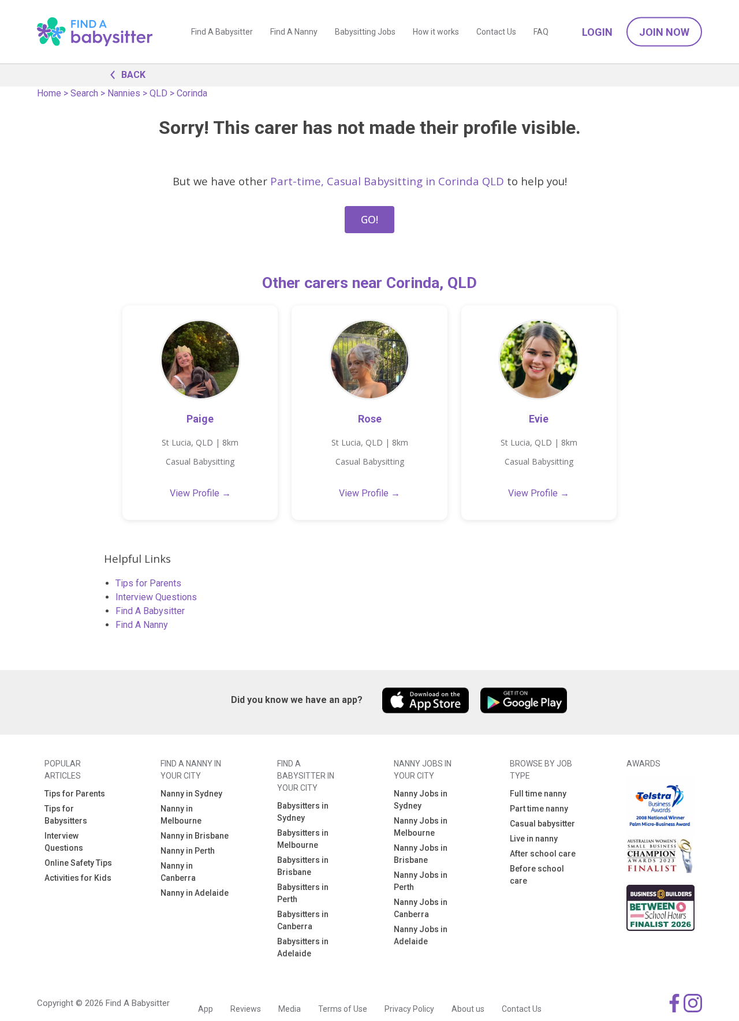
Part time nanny (539, 808)
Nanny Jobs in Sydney (420, 799)
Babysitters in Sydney (303, 811)
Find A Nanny (294, 31)
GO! (369, 219)
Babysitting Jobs (365, 31)
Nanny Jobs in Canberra (420, 908)
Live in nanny (534, 838)
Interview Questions (156, 597)
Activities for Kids (77, 877)
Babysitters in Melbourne (303, 839)
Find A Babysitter (222, 31)
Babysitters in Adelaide (303, 947)
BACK (133, 74)
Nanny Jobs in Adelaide (420, 935)
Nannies (123, 93)
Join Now (664, 32)
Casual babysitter (542, 823)
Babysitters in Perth (303, 893)
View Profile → (200, 493)
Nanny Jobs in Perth (420, 881)
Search (84, 93)
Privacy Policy (409, 1008)
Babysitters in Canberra (303, 920)
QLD (158, 93)
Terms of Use (342, 1008)
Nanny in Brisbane (195, 835)
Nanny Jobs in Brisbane (420, 854)
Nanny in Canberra (178, 871)
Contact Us (496, 31)
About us (467, 1008)
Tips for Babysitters (65, 814)
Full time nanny (538, 793)
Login (597, 32)
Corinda (192, 93)
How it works (436, 31)
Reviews (245, 1008)
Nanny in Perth (188, 850)
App (205, 1008)
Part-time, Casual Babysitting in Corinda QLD (387, 181)
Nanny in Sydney (191, 793)
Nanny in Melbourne (181, 814)
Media (289, 1008)
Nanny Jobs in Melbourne (420, 826)
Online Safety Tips (78, 862)
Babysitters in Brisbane (303, 866)
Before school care (537, 874)
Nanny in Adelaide (195, 892)
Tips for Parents (148, 583)
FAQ (540, 31)
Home (49, 93)
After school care (543, 853)
